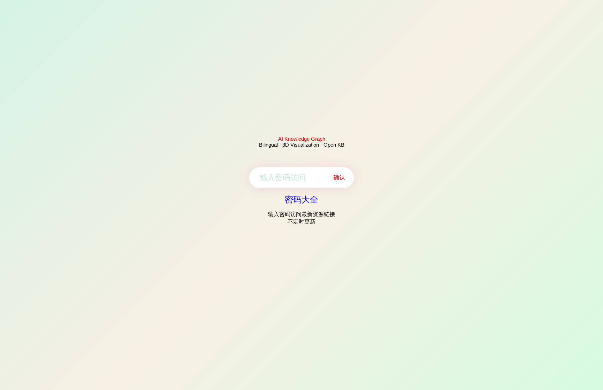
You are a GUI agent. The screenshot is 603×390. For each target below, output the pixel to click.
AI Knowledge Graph (301, 139)
